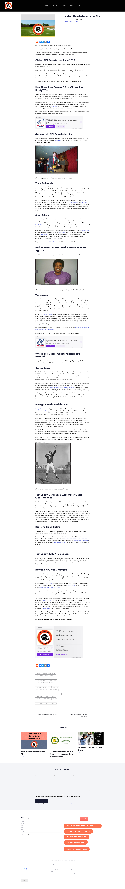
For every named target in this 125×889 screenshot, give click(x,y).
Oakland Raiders (40, 689)
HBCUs (22, 829)
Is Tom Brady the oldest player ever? (45, 682)
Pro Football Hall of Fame (42, 694)
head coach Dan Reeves (50, 242)
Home (22, 821)
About (22, 823)
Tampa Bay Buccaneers (50, 696)
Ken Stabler (53, 106)
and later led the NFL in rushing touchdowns (62, 387)
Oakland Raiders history (52, 689)
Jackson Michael (68, 21)
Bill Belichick (40, 675)
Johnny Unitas (48, 583)
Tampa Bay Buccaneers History (43, 698)
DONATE (84, 819)
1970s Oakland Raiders (54, 671)
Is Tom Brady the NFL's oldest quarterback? (46, 680)
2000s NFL (39, 673)
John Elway (62, 232)
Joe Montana (85, 230)
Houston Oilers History (42, 678)
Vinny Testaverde (73, 202)
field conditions (47, 600)
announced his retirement (81, 540)
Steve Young (43, 234)
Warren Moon (48, 314)
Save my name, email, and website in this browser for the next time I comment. (58, 796)
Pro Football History (55, 694)
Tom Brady (84, 202)
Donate (23, 831)
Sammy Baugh (71, 585)
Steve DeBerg (85, 219)
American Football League (42, 411)
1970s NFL (45, 671)
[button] (84, 5)
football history (49, 675)
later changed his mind (60, 542)
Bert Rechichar (47, 608)
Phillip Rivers (57, 140)
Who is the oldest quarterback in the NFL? (46, 703)
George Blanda (39, 409)
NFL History (55, 687)
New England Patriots (41, 687)
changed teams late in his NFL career (49, 587)
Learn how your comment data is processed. (70, 804)
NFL (49, 687)
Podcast (23, 827)
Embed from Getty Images (40, 145)
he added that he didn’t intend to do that (75, 538)
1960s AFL (38, 671)
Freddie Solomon (40, 225)
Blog (77, 21)
